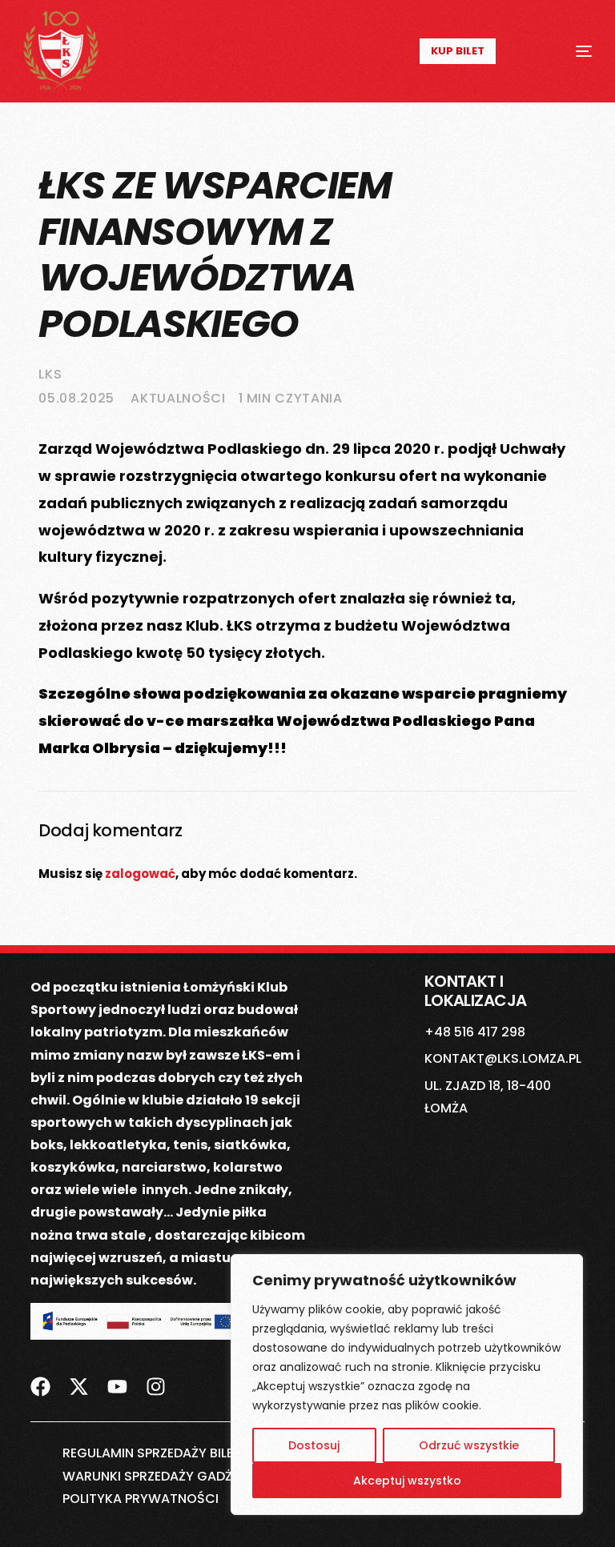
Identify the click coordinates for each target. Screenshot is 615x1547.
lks (50, 374)
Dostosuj (314, 1445)
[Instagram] (156, 1377)
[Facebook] (40, 1377)
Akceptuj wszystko (407, 1481)
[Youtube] (117, 1377)
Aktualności (178, 398)
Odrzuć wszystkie (469, 1445)
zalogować (140, 873)
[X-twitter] (79, 1377)
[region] (407, 1384)
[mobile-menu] (565, 51)
